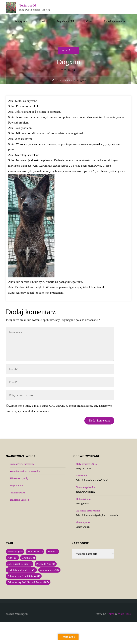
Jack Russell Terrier (20, 563)
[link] (13, 35)
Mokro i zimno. (83, 498)
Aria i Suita (68, 50)
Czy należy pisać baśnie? (88, 510)
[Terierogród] (11, 7)
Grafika (28, 557)
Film (12, 557)
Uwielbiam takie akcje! (21, 570)
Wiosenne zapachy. (19, 478)
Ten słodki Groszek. (19, 499)
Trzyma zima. (16, 485)
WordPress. (124, 613)
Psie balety (81, 475)
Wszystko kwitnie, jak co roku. (25, 471)
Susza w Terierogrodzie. (22, 463)
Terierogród (27, 5)
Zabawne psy (49, 570)
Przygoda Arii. (45, 563)
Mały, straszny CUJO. (86, 463)
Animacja (15, 551)
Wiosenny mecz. (84, 522)
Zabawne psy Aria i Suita (24, 576)
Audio (52, 551)
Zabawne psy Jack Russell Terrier (28, 582)
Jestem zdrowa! (18, 492)
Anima (110, 613)
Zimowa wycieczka (85, 487)
